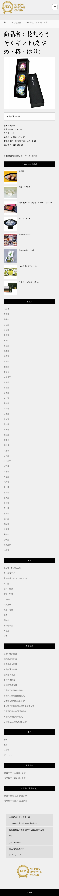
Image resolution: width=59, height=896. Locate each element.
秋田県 (6, 330)
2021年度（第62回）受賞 (15, 773)
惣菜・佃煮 (8, 610)
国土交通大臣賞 (13, 156)
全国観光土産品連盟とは (19, 817)
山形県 (6, 335)
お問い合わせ (15, 842)
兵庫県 (6, 450)
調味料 (6, 620)
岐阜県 (6, 414)
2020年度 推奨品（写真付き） (17, 801)
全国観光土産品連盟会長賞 (15, 722)
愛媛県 (6, 503)
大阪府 (6, 445)
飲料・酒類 (8, 589)
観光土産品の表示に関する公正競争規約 (26, 830)
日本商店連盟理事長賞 (13, 717)
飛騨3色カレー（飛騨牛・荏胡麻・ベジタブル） (36, 203)
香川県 (6, 498)
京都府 (6, 440)
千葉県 (6, 367)
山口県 (6, 487)
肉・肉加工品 (9, 573)
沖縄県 (6, 550)
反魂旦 (21, 171)
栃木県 (6, 351)
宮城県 (6, 325)
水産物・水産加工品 (12, 568)
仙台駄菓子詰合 (24, 234)
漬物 (5, 615)
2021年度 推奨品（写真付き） (17, 796)
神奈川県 (7, 377)
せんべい (7, 599)
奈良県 (6, 456)
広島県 (6, 482)
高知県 (6, 508)
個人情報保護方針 (16, 849)
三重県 (6, 429)
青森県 (6, 314)
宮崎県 (6, 540)
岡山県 (6, 477)
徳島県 (6, 492)
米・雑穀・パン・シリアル (15, 578)
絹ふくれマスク (24, 187)
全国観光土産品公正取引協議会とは (24, 823)
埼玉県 (6, 361)
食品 (5, 745)
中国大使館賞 (9, 680)
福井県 (6, 398)
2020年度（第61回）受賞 (15, 778)
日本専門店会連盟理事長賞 (15, 711)
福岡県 (6, 513)
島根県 (6, 471)
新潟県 (34, 156)
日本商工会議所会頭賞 (13, 690)
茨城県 (6, 346)
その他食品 (8, 625)
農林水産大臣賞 (10, 659)
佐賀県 (6, 519)
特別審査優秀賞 (10, 685)
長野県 (6, 408)
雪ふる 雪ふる (24, 219)
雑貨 (5, 636)
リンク (12, 836)
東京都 (6, 372)
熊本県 (6, 529)
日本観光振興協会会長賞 (14, 701)
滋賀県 (6, 435)
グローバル (25, 156)
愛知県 (6, 424)
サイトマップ (15, 855)
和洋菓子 (7, 604)
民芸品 (6, 631)
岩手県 (6, 319)
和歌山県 (7, 461)
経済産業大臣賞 (10, 664)
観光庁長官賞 (9, 675)
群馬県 (6, 356)
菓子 (5, 739)
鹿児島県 (7, 545)
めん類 (6, 583)
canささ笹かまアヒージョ (28, 266)
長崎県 (6, 524)
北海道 (6, 309)
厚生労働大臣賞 (10, 654)
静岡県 (6, 419)
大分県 (6, 534)
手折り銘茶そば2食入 (27, 250)
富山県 (6, 388)
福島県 (6, 340)
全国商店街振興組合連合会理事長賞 (19, 706)
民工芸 (6, 750)
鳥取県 (6, 466)
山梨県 (6, 403)
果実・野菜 (8, 594)
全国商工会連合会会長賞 (14, 696)
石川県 (6, 393)
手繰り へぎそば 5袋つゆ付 (30, 282)
